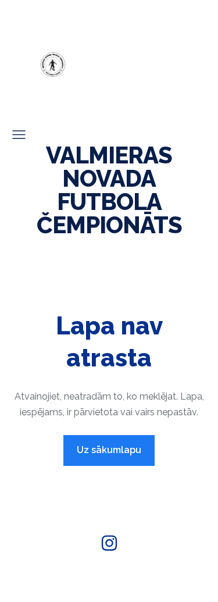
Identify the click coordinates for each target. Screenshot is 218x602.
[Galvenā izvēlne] (19, 135)
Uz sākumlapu (109, 449)
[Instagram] (109, 543)
